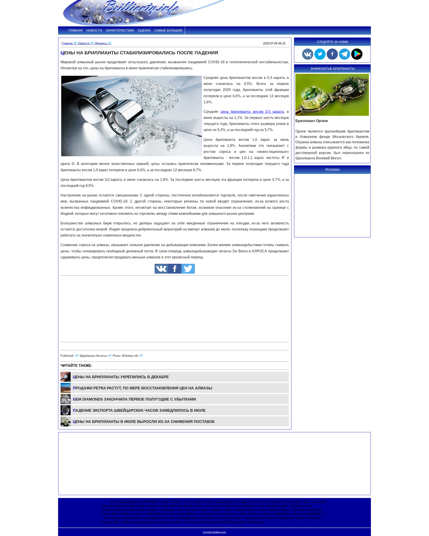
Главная (75, 30)
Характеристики (120, 30)
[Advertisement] (175, 309)
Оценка (144, 30)
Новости (94, 30)
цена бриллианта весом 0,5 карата (252, 112)
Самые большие (168, 30)
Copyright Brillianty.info (214, 532)
